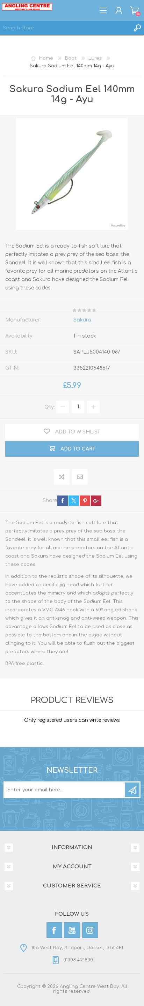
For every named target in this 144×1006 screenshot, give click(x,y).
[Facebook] (54, 930)
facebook (62, 501)
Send (132, 789)
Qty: (49, 406)
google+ (96, 501)
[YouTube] (72, 930)
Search (137, 28)
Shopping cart (134, 10)
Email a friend (80, 477)
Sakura (82, 320)
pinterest (85, 501)
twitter (74, 501)
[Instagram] (90, 930)
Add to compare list (62, 477)
